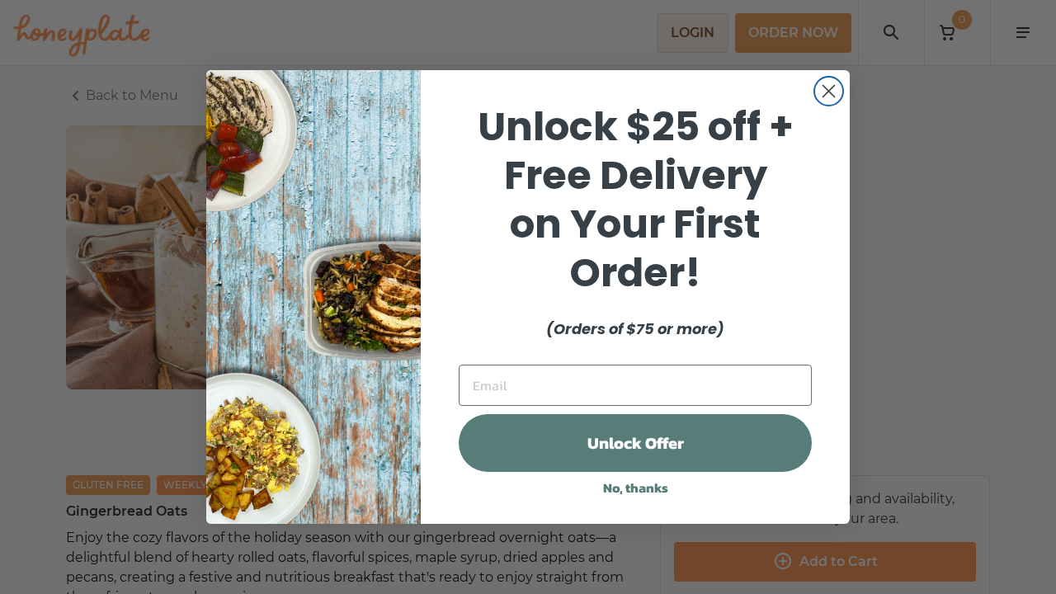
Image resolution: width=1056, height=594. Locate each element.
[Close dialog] (828, 91)
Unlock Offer (635, 443)
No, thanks (635, 487)
